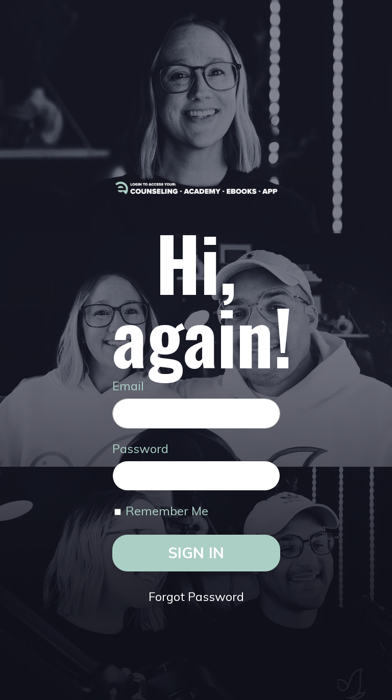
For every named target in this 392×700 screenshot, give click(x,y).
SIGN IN (196, 552)
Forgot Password (196, 596)
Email (128, 385)
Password (140, 448)
